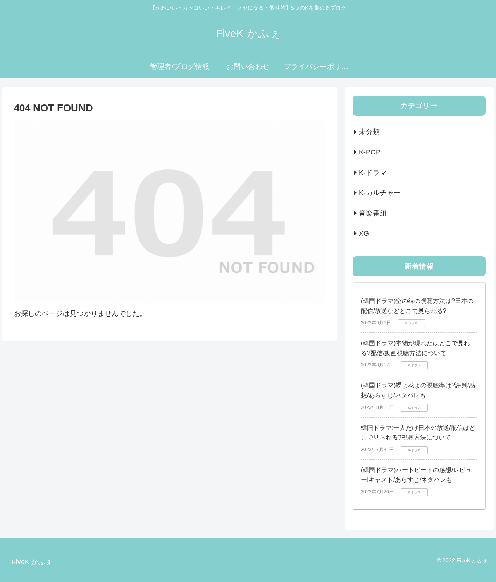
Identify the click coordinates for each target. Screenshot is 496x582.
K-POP (370, 152)
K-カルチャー (380, 193)
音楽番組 (373, 213)
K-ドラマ (373, 172)
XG (364, 233)
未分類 (369, 132)
